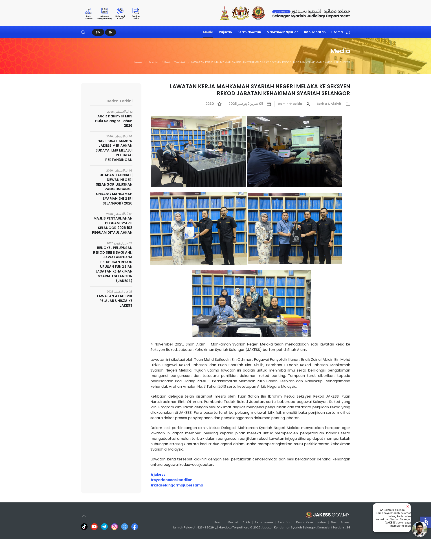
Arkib (246, 522)
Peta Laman (264, 522)
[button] (83, 32)
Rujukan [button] (225, 32)
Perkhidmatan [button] (249, 32)
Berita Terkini (174, 62)
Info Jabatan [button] (315, 32)
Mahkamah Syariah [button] (283, 32)
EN (110, 32)
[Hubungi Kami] (120, 13)
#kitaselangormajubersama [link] (176, 485)
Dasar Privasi (340, 522)
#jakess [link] (157, 474)
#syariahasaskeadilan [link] (171, 479)
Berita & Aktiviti (329, 103)
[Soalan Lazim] (136, 13)
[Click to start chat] (420, 529)
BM (98, 32)
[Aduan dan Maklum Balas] (104, 13)
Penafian (284, 522)
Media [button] (208, 32)
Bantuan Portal (226, 522)
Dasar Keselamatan (311, 522)
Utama (337, 32)
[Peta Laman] (89, 13)
